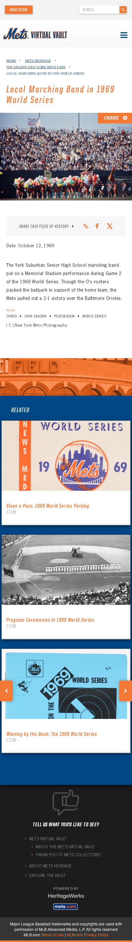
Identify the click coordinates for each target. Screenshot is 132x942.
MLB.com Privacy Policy (87, 934)
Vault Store (19, 9)
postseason (64, 316)
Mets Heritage (38, 60)
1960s (11, 316)
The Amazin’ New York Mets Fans (35, 67)
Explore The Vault (47, 875)
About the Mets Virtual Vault (65, 846)
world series (94, 316)
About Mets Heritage (50, 866)
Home (11, 60)
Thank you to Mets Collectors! (68, 854)
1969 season (35, 316)
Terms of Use (52, 934)
